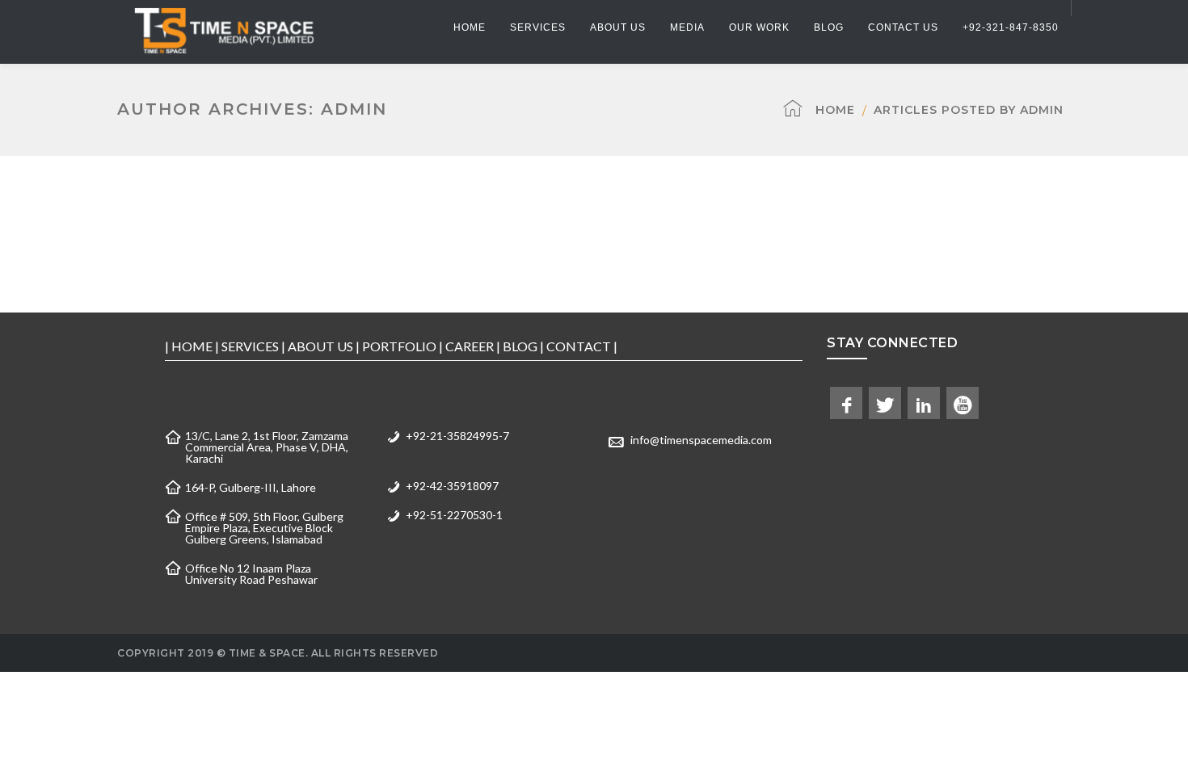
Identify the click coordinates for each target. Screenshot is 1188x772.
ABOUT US (320, 346)
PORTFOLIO (399, 346)
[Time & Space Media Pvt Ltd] (223, 30)
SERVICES (250, 346)
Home (835, 110)
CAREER (469, 346)
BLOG (520, 346)
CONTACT (578, 346)
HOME (192, 346)
